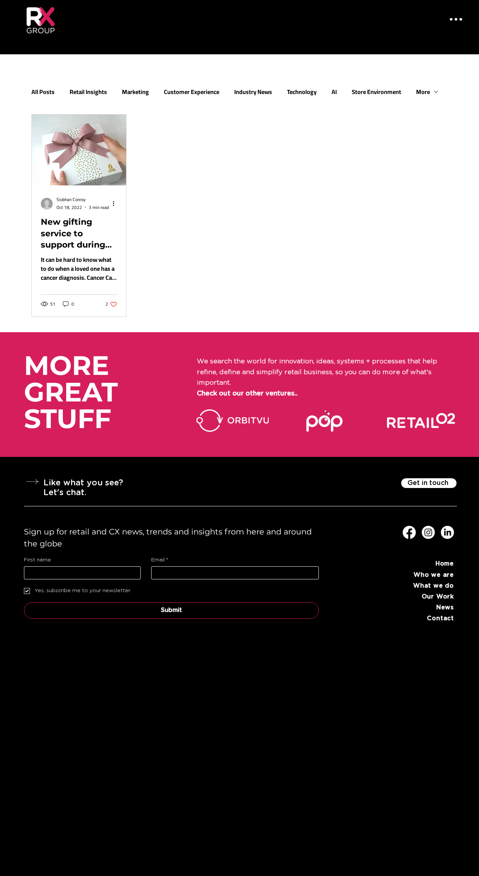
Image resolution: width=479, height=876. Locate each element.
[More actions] (116, 203)
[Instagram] (428, 532)
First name (37, 560)
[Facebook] (409, 532)
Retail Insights (88, 92)
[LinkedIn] (447, 532)
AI (334, 92)
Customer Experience (191, 92)
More (423, 92)
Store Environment (376, 92)
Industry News (253, 92)
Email (159, 560)
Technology (302, 92)
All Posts (43, 92)
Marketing (135, 92)
